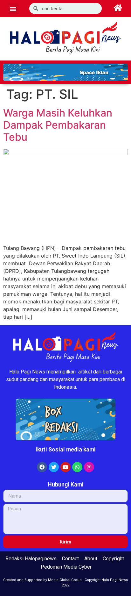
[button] (13, 9)
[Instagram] (89, 467)
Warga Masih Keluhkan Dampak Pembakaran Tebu (57, 125)
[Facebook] (42, 467)
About (90, 559)
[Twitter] (54, 467)
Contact (70, 559)
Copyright (113, 559)
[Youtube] (65, 467)
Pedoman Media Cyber (66, 567)
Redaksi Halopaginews (31, 559)
